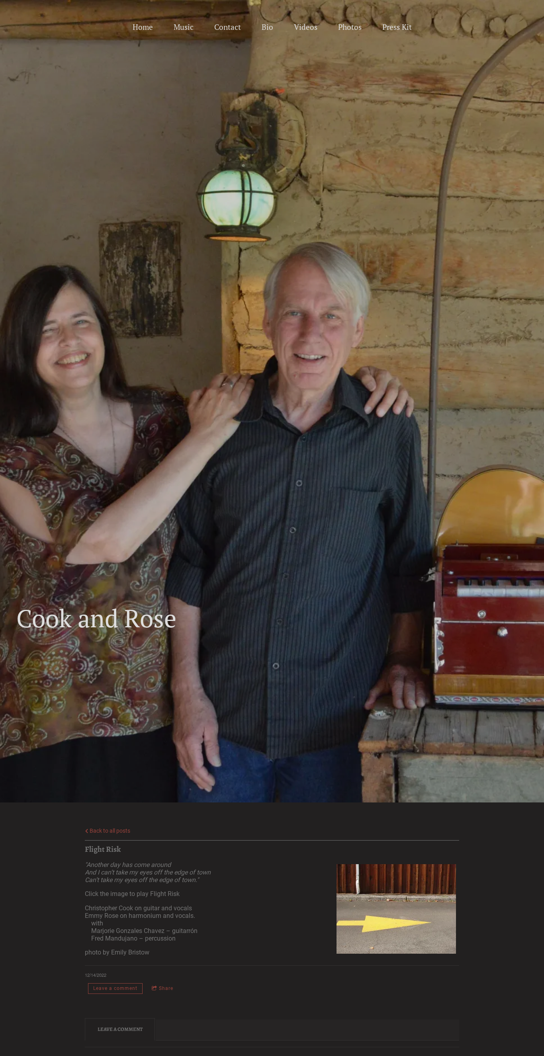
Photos (350, 27)
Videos (305, 27)
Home (143, 27)
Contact (227, 27)
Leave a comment (115, 988)
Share (166, 988)
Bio (267, 27)
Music (184, 27)
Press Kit (397, 27)
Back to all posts (109, 831)
